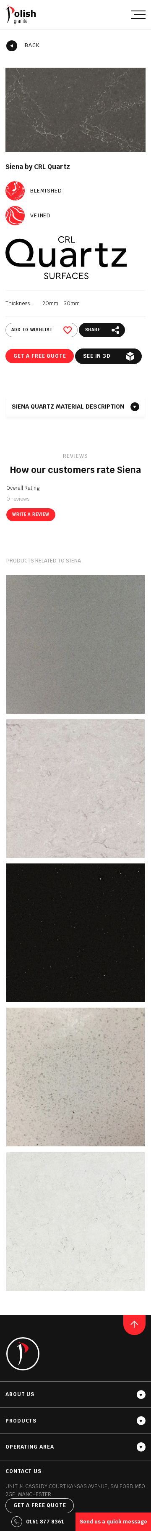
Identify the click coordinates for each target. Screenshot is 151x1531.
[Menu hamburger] (138, 14)
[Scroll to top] (134, 1325)
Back (32, 45)
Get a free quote (39, 356)
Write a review (30, 514)
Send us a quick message (113, 1521)
